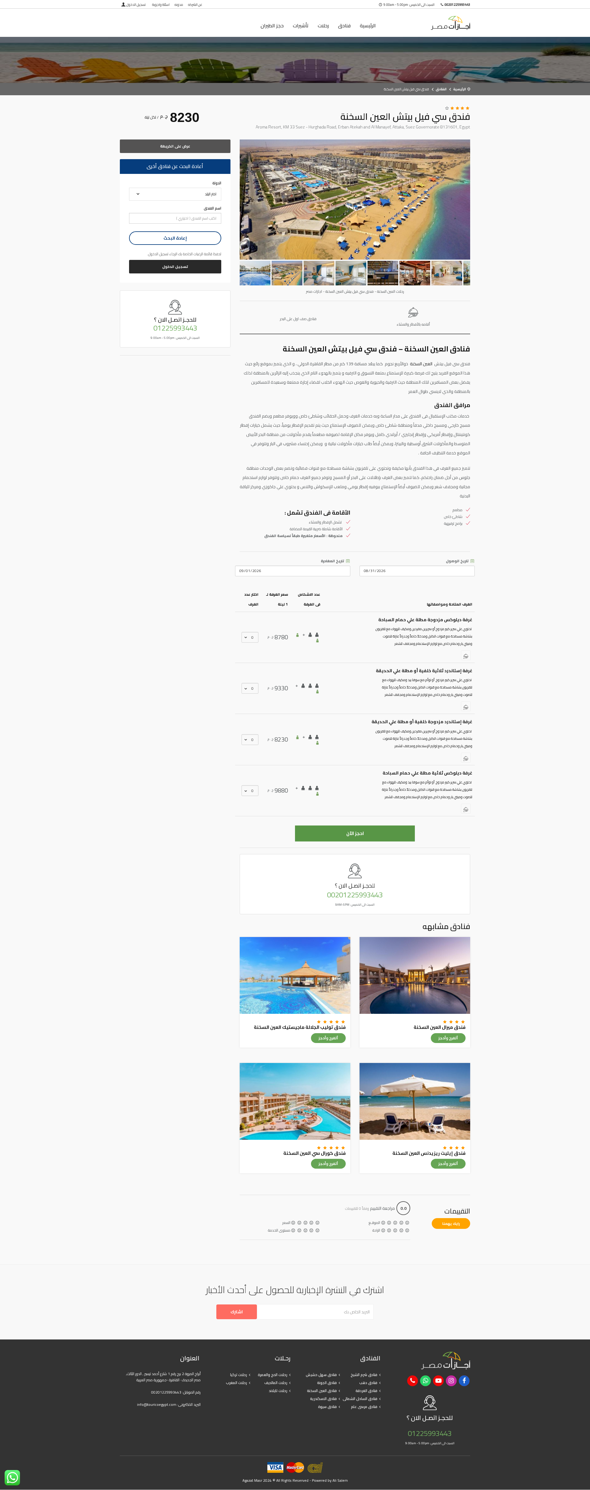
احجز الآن (355, 833)
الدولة (216, 183)
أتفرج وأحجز (448, 1037)
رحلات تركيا (238, 1374)
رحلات (323, 25)
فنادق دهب (368, 1382)
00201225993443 (355, 895)
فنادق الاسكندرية (323, 1398)
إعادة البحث (175, 238)
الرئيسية (368, 25)
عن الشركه (195, 5)
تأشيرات (301, 25)
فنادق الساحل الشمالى (360, 1398)
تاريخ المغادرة (333, 561)
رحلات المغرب (236, 1382)
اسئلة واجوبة (161, 5)
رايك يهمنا (451, 1223)
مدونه (179, 5)
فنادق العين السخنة (322, 1390)
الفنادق (441, 89)
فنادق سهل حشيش (321, 1374)
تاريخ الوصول (458, 561)
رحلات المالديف (275, 1382)
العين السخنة (421, 364)
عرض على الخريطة (175, 146)
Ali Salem (340, 1480)
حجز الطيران (272, 25)
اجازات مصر (430, 23)
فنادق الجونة (327, 1382)
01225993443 (175, 328)
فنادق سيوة (327, 1406)
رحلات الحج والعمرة (272, 1374)
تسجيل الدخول (136, 5)
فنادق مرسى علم (364, 1406)
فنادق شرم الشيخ (364, 1374)
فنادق (344, 25)
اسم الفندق (212, 208)
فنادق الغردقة (366, 1390)
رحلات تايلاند (278, 1390)
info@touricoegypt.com (156, 1404)
